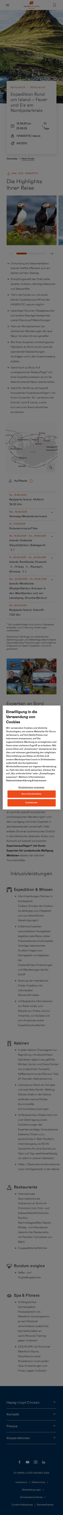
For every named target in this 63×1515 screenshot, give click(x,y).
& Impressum (39, 780)
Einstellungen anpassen (31, 787)
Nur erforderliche (31, 794)
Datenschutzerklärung (19, 780)
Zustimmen (31, 803)
